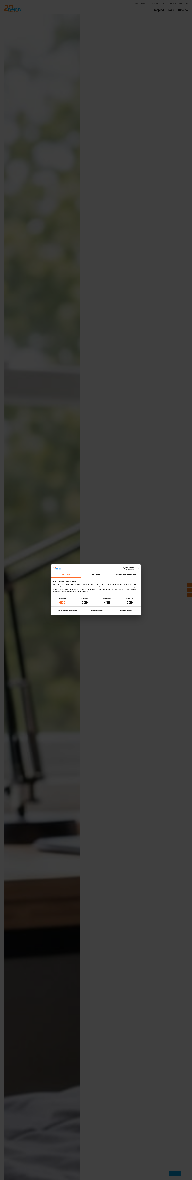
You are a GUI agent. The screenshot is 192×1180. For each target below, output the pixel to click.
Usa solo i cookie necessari (67, 611)
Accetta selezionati (96, 611)
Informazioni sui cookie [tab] (126, 575)
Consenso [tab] (66, 575)
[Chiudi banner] (138, 568)
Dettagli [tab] (96, 575)
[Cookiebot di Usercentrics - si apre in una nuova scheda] (125, 568)
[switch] (85, 602)
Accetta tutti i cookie (125, 611)
